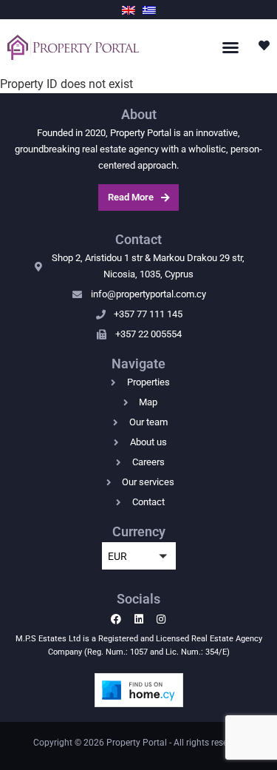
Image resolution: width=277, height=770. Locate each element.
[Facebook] (116, 618)
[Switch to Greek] (149, 10)
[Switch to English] (128, 10)
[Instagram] (160, 618)
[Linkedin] (138, 618)
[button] (230, 47)
